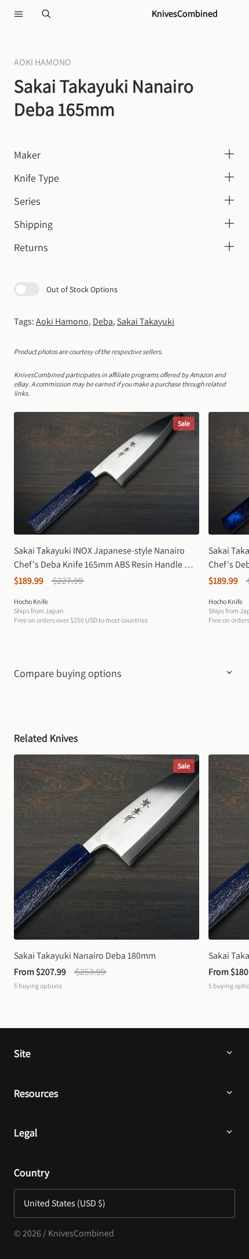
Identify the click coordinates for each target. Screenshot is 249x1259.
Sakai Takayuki (145, 321)
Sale (184, 423)
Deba (103, 321)
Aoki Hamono (62, 321)
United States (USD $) (64, 1203)
